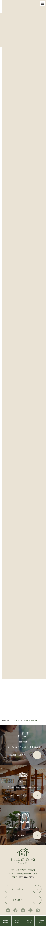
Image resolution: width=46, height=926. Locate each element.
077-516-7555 (26, 877)
